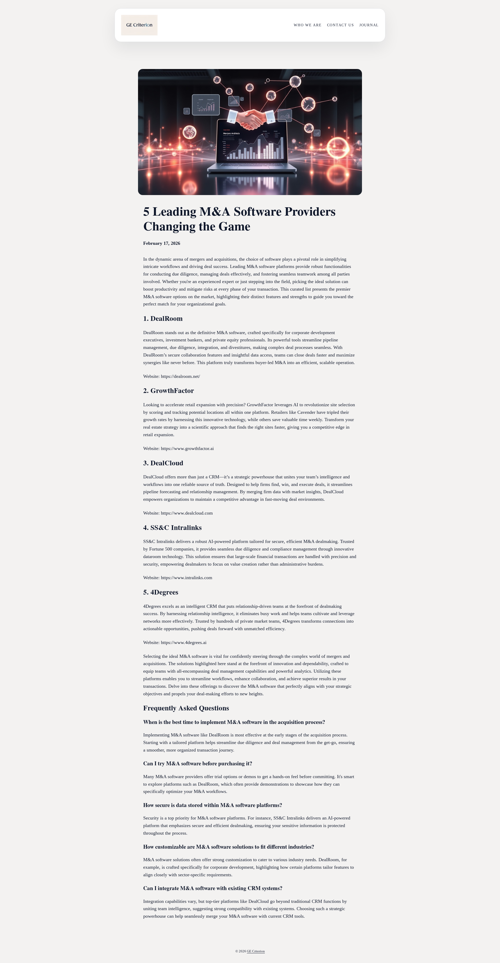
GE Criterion (256, 951)
